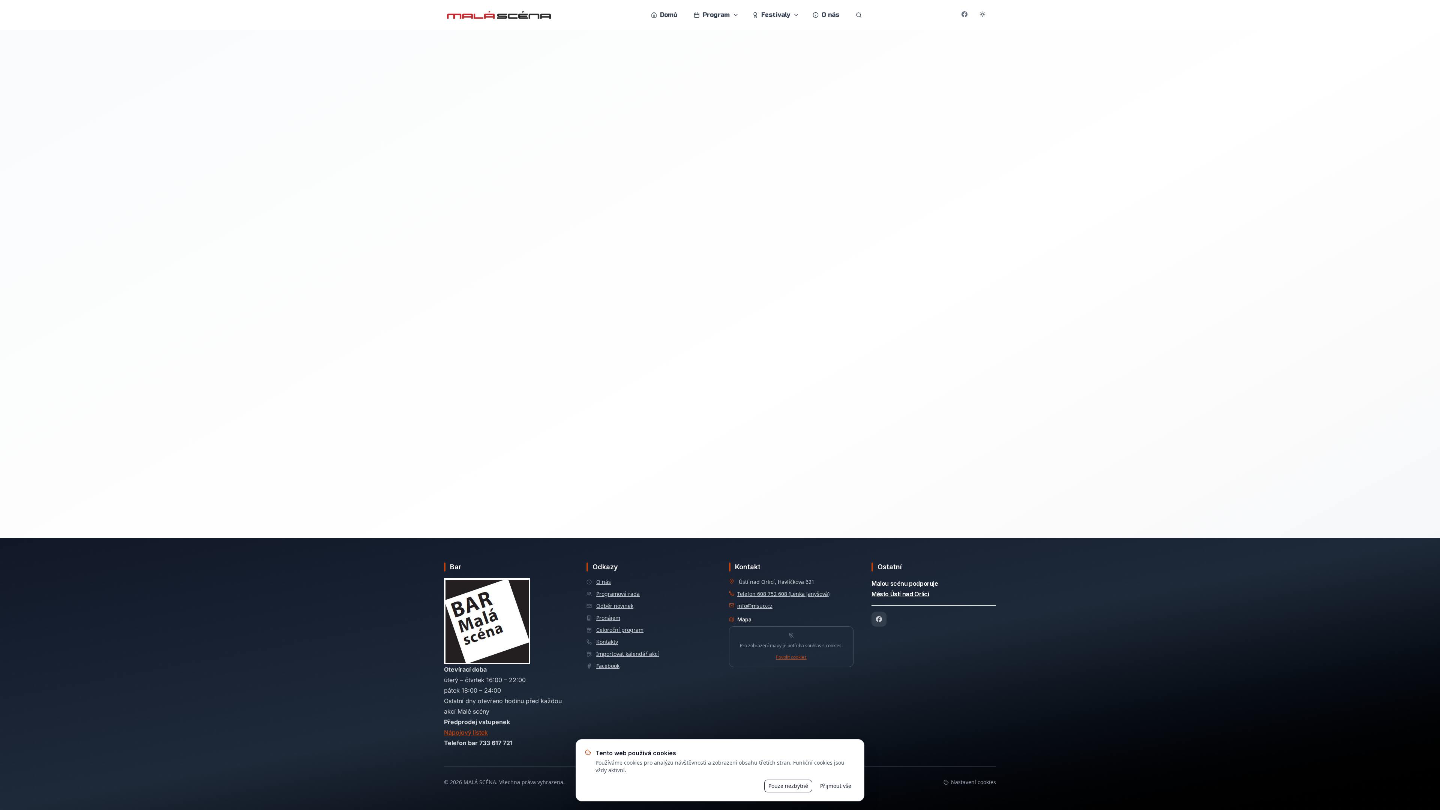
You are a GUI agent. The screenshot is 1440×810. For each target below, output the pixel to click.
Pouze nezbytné (788, 785)
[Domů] (499, 15)
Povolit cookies (791, 657)
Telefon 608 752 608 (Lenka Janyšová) (783, 593)
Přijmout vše (835, 785)
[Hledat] (859, 15)
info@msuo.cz (754, 605)
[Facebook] (879, 619)
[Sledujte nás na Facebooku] (964, 15)
